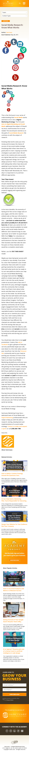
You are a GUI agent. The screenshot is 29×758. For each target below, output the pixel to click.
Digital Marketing (7, 417)
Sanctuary (9, 32)
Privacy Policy (9, 700)
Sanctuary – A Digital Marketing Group (14, 746)
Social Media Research (16, 133)
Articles (5, 21)
